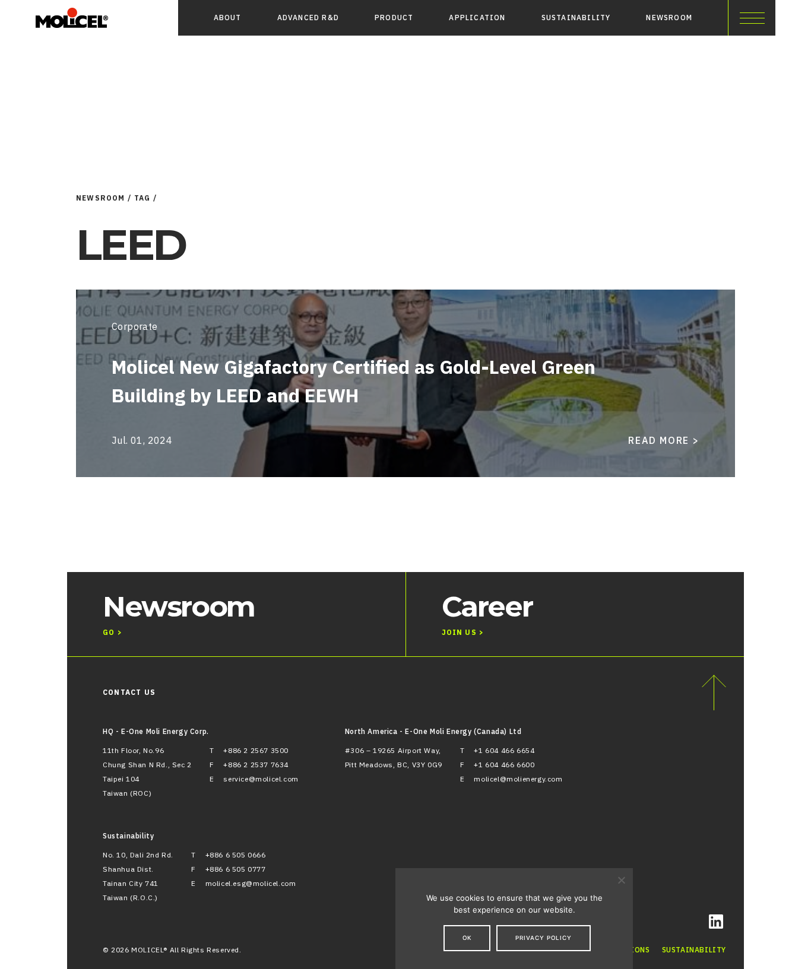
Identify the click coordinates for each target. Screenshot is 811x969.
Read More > (663, 440)
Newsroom (669, 17)
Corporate (135, 326)
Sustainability (576, 17)
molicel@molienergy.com (518, 778)
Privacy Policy (543, 938)
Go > (112, 632)
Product (394, 17)
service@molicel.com (260, 778)
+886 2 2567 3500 (256, 750)
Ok (466, 938)
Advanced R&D (308, 17)
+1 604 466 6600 (504, 764)
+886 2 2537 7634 (256, 764)
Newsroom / (104, 197)
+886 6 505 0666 (235, 854)
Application (477, 17)
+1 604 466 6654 (504, 750)
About (228, 17)
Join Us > (463, 632)
